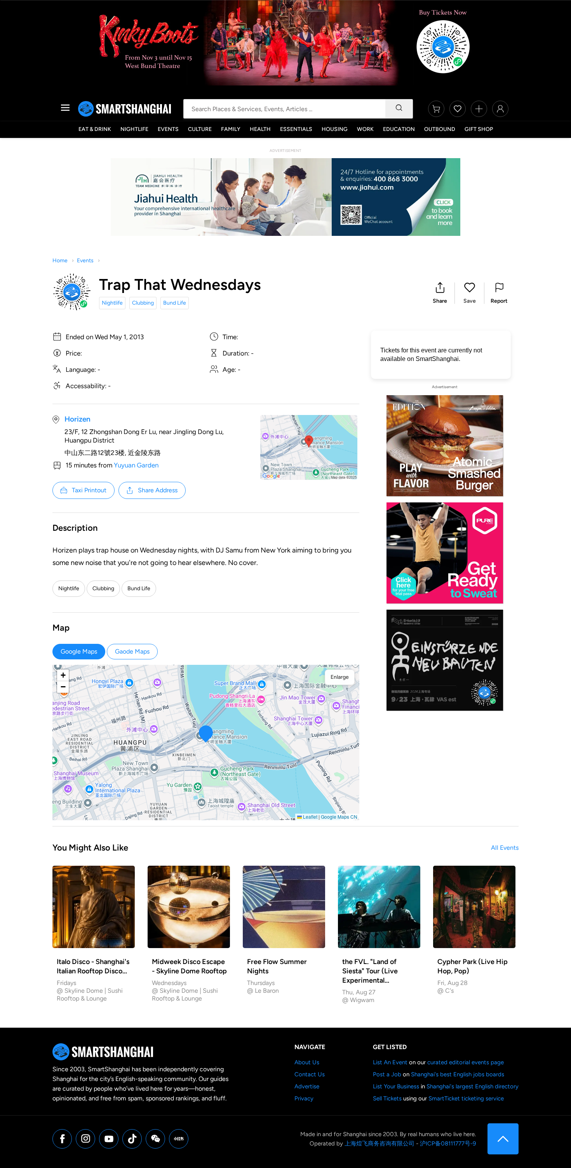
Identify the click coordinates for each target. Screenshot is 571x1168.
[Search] (399, 108)
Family (230, 129)
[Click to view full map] (308, 447)
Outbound (439, 129)
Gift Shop (479, 129)
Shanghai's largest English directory (473, 1086)
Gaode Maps (132, 651)
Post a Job (387, 1074)
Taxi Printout (89, 490)
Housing (335, 129)
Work (365, 129)
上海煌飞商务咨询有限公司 (379, 1143)
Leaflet (309, 816)
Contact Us (309, 1074)
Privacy (303, 1098)
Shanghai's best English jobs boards (457, 1074)
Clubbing (143, 303)
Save (469, 301)
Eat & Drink (94, 129)
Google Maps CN (339, 816)
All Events (505, 847)
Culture (200, 129)
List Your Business (396, 1086)
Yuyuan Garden (136, 465)
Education (399, 129)
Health (260, 129)
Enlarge (340, 677)
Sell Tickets (387, 1098)
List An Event (390, 1062)
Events (168, 129)
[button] (440, 293)
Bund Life (174, 303)
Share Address (158, 490)
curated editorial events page (465, 1062)
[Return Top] (503, 1138)
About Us (306, 1062)
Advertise (306, 1086)
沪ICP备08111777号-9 (448, 1143)
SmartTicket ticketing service (466, 1098)
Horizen (77, 419)
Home (60, 260)
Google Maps (79, 651)
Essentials (296, 129)
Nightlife (134, 129)
